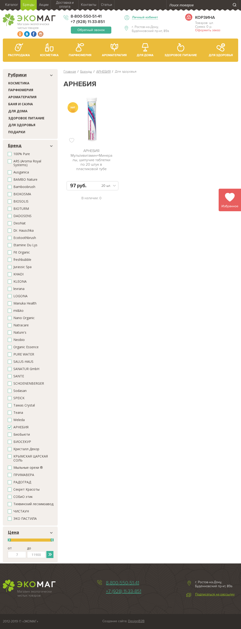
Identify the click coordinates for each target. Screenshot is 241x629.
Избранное (229, 206)
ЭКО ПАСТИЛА (25, 519)
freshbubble (22, 260)
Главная (70, 72)
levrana (18, 289)
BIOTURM (21, 209)
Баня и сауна (20, 104)
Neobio (19, 340)
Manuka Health (24, 303)
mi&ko (18, 311)
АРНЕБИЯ (20, 427)
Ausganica (21, 172)
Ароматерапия (22, 97)
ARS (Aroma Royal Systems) (27, 163)
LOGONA (20, 296)
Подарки (16, 132)
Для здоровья (21, 125)
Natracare (21, 325)
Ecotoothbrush (24, 238)
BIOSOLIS (20, 201)
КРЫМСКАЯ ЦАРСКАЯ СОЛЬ (30, 458)
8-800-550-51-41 (86, 16)
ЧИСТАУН (21, 511)
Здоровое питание (26, 118)
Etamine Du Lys (25, 245)
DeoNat (19, 223)
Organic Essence (26, 347)
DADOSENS (22, 216)
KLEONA (20, 282)
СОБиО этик (23, 497)
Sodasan (20, 391)
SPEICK (18, 398)
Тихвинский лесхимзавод (33, 504)
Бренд (14, 145)
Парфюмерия (20, 90)
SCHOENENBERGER (28, 384)
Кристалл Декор (26, 449)
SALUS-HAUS (23, 362)
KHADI (18, 274)
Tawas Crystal (24, 405)
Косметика (18, 83)
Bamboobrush (24, 187)
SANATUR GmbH (26, 369)
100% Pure (21, 154)
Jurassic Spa (22, 267)
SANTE (18, 376)
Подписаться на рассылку (215, 594)
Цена (13, 532)
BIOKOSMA (22, 194)
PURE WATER (23, 354)
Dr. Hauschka (23, 231)
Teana (18, 413)
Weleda (19, 420)
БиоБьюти (21, 435)
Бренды (86, 72)
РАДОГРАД (22, 482)
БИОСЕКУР (22, 442)
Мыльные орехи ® (28, 468)
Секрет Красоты (26, 490)
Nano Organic (24, 318)
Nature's (19, 333)
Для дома (18, 111)
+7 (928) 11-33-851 (88, 21)
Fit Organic (21, 252)
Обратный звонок (91, 30)
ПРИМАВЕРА (23, 475)
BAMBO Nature (25, 180)
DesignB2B (136, 621)
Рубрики (17, 75)
